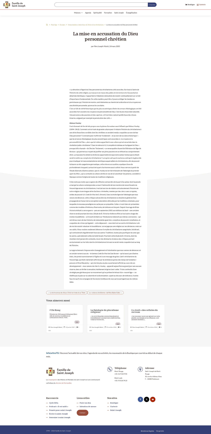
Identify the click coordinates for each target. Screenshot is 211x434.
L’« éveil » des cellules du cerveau (146, 319)
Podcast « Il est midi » (58, 407)
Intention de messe (88, 407)
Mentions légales (147, 431)
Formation (108, 13)
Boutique (191, 5)
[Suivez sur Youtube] (152, 399)
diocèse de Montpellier (63, 383)
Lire (77, 322)
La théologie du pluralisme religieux (105, 319)
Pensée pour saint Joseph (60, 410)
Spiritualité (97, 13)
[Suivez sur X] (146, 399)
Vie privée (160, 431)
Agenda (88, 13)
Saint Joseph (119, 13)
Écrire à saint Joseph (58, 414)
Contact (82, 413)
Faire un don (85, 403)
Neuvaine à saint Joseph (59, 417)
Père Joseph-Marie (101, 46)
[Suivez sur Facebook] (140, 399)
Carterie (202, 5)
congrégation (52, 380)
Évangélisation (131, 13)
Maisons (77, 13)
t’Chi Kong (64, 319)
